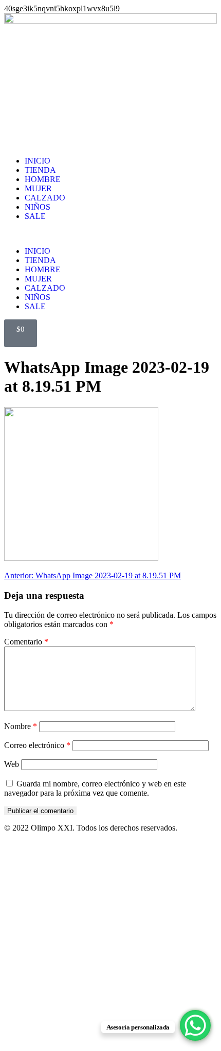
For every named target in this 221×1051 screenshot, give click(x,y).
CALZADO (45, 197)
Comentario (26, 641)
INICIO (37, 160)
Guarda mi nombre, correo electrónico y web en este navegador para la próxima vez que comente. (95, 788)
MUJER (38, 188)
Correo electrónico (37, 745)
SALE (35, 216)
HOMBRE (43, 179)
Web (11, 764)
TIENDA (40, 170)
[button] (110, 233)
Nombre (20, 726)
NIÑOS (37, 207)
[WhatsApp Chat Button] (195, 1025)
